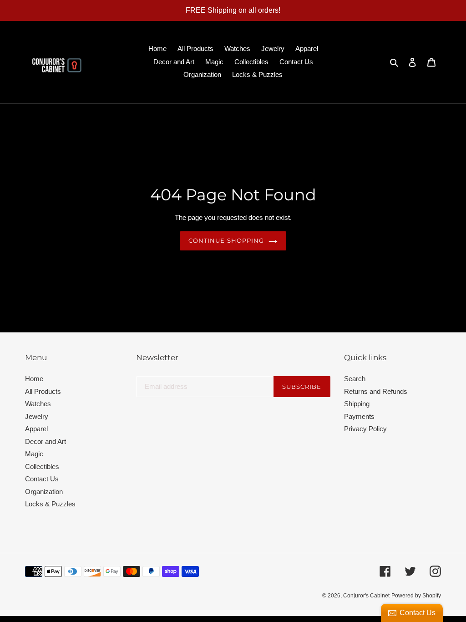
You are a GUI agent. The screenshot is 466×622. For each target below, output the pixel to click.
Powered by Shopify (416, 595)
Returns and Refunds (375, 391)
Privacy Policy (365, 429)
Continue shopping (226, 240)
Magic (34, 454)
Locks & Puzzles (50, 504)
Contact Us (42, 479)
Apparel (36, 429)
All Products (43, 391)
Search (354, 378)
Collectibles (42, 466)
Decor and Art (45, 441)
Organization (44, 491)
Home (34, 378)
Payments (359, 416)
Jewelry (36, 416)
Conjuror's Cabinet (366, 595)
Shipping (357, 404)
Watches (38, 404)
